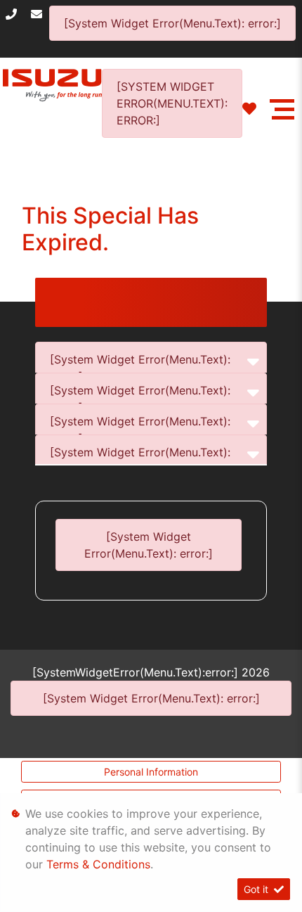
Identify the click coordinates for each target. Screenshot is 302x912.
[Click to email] (40, 14)
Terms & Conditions (98, 864)
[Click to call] (15, 14)
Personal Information (151, 772)
